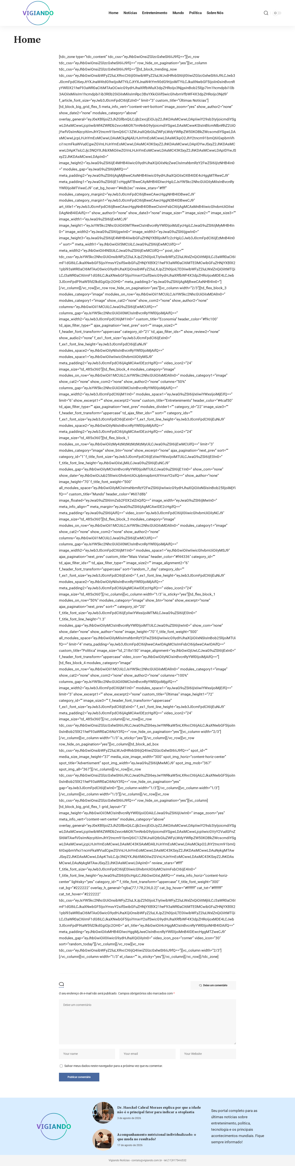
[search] (266, 13)
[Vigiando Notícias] (39, 13)
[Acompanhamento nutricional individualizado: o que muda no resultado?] (103, 1140)
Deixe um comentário (215, 985)
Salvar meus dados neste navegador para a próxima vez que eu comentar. (113, 1066)
